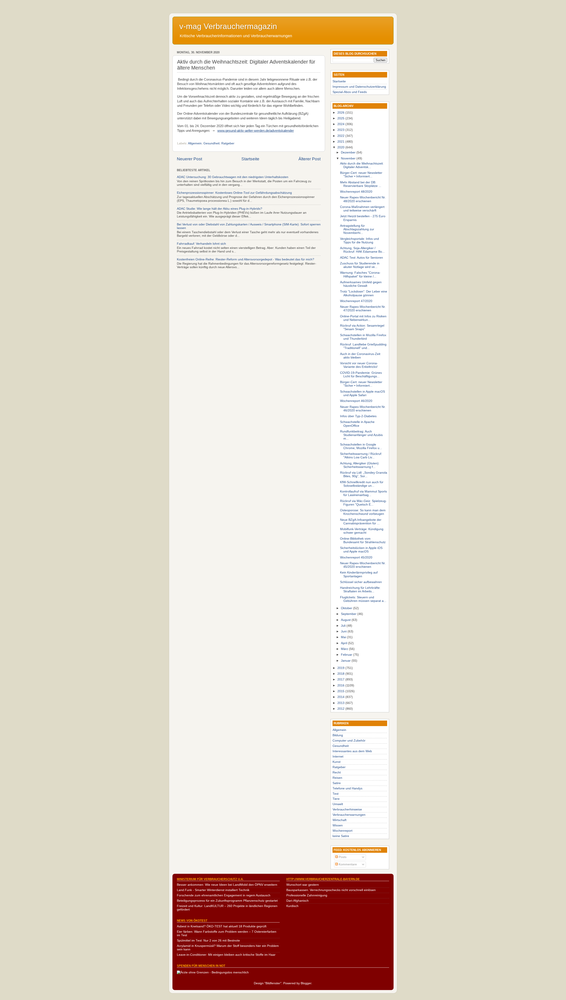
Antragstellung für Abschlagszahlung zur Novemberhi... (357, 229)
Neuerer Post (189, 159)
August (346, 620)
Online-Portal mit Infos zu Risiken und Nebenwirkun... (363, 318)
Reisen (337, 777)
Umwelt (338, 804)
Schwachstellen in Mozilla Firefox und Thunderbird (363, 336)
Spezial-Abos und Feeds (350, 92)
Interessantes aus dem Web (352, 751)
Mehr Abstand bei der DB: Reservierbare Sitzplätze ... (360, 184)
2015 (341, 691)
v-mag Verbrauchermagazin (228, 26)
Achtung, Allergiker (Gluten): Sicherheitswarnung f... (359, 465)
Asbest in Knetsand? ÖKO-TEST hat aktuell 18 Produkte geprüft (221, 926)
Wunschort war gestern (302, 884)
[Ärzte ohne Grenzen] (213, 972)
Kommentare (347, 864)
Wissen (338, 825)
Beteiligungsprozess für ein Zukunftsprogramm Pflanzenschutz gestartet (227, 900)
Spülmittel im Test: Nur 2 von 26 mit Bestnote (208, 940)
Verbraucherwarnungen (349, 814)
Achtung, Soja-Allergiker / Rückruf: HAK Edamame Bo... (362, 249)
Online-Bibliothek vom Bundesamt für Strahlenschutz (363, 540)
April (344, 643)
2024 (341, 124)
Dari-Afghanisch (297, 900)
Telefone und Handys (347, 788)
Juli (343, 625)
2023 (341, 130)
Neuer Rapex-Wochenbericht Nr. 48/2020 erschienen (363, 199)
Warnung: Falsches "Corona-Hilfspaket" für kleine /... (360, 274)
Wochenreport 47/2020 (356, 301)
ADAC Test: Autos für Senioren (361, 257)
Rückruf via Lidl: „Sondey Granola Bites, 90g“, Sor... (363, 474)
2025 (341, 118)
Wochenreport (342, 830)
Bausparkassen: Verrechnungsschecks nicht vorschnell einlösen (331, 890)
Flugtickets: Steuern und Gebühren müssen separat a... (363, 599)
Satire (337, 783)
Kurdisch (292, 906)
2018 (341, 673)
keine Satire (341, 836)
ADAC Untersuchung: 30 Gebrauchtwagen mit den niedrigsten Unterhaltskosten (232, 177)
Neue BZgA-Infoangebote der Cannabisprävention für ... (360, 521)
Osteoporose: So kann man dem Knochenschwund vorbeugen (363, 512)
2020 (341, 147)
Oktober (347, 608)
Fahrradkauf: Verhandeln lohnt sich (201, 243)
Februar (347, 654)
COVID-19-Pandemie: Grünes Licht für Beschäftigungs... (361, 374)
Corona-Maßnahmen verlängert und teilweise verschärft (362, 208)
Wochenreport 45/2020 (356, 557)
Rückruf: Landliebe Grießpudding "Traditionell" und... (363, 346)
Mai (344, 637)
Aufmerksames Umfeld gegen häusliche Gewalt (361, 284)
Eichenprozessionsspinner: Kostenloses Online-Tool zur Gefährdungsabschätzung (234, 192)
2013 (341, 703)
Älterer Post (309, 159)
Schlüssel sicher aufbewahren (361, 582)
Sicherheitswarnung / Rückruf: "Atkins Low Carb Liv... (361, 455)
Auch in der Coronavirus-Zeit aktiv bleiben (360, 355)
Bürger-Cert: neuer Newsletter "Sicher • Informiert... (361, 174)
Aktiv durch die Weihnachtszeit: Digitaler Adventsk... (362, 165)
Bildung (338, 735)
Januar (346, 660)
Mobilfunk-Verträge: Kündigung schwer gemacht (361, 530)
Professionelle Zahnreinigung (306, 895)
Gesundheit (211, 143)
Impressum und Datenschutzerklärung (359, 86)
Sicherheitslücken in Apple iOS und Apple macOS (361, 549)
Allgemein (195, 143)
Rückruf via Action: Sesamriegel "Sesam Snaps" (362, 327)
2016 (341, 685)
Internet (338, 756)
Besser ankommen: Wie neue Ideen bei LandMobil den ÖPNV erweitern (227, 884)
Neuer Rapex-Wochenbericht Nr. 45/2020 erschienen (363, 565)
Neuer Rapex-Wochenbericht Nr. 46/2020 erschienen (363, 408)
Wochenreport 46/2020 (356, 401)
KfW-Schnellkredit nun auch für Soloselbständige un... (361, 484)
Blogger (306, 983)
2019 (341, 668)
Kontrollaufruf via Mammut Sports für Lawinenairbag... (363, 493)
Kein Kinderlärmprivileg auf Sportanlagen (359, 574)
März (345, 649)
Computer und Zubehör (349, 740)
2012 (341, 708)
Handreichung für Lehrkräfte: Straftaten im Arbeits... (360, 589)
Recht (337, 772)
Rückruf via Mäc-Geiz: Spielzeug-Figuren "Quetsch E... (363, 502)
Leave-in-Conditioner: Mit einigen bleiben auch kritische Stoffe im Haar (226, 954)
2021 (341, 141)
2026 (341, 112)
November (348, 158)
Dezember (348, 152)
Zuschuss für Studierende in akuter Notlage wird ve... (359, 265)
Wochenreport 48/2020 (356, 191)
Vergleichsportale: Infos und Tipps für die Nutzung (359, 240)
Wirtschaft (339, 820)
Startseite (250, 159)
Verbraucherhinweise (347, 809)
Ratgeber (227, 143)
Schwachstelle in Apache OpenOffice (357, 423)
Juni (344, 631)
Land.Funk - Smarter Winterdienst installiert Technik (213, 890)
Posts (342, 857)
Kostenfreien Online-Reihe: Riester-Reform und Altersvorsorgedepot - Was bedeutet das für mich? (245, 259)
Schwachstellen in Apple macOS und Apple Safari (362, 393)
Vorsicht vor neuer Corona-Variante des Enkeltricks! (359, 365)
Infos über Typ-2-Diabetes (358, 416)
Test (335, 793)
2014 (341, 697)
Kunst (336, 762)
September (349, 614)
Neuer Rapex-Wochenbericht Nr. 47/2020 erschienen (363, 308)
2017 (341, 679)
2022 (341, 136)
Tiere (336, 798)
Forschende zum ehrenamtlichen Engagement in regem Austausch (223, 895)
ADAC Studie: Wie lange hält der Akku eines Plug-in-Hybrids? (219, 208)
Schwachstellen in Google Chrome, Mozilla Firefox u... (361, 446)
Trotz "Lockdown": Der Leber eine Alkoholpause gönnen (363, 293)
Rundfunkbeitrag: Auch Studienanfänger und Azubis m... (361, 435)
